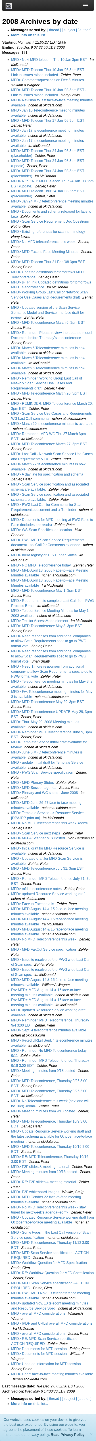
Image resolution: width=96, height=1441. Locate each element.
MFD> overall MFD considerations (38, 1313)
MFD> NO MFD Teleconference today (41, 565)
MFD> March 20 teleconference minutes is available (52, 424)
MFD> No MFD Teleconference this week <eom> (50, 823)
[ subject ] (69, 30)
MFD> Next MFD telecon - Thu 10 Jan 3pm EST (49, 60)
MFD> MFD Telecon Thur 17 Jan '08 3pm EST (48, 120)
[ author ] (84, 30)
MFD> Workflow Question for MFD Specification (49, 1263)
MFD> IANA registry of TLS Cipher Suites (44, 555)
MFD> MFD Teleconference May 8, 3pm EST (47, 626)
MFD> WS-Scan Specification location (42, 530)
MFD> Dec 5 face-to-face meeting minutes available (52, 1374)
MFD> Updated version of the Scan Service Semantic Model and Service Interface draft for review (47, 313)
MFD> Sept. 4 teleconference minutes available (49, 1030)
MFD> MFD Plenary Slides (33, 782)
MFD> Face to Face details (33, 904)
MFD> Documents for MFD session (39, 1349)
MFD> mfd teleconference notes (37, 889)
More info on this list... (29, 35)
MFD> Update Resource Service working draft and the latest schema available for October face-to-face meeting (51, 1136)
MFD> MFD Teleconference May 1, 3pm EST (47, 590)
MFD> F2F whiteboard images (35, 1192)
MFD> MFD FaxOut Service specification (44, 949)
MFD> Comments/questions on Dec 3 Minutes (48, 80)
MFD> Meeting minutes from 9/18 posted (43, 1071)
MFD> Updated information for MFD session (46, 1364)
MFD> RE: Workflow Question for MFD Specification (52, 1273)
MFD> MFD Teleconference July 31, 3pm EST (48, 868)
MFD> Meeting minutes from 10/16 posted (44, 1172)
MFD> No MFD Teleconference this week (44, 939)
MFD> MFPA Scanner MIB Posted (38, 838)
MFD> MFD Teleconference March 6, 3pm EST (48, 322)
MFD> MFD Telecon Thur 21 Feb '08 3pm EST (48, 262)
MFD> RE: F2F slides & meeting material (44, 1182)
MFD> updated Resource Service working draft (48, 894)
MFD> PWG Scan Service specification (42, 772)
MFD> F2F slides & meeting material (40, 1167)
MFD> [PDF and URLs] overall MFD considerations (51, 1323)
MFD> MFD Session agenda (34, 788)
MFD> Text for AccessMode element (40, 621)
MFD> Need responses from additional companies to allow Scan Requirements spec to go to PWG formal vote (51, 641)
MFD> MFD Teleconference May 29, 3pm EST (48, 702)
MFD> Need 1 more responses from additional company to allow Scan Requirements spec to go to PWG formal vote (51, 671)
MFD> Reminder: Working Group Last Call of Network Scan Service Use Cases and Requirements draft (46, 383)
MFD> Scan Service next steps (36, 833)
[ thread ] (54, 30)
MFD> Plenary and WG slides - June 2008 (45, 793)
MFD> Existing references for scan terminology (48, 231)
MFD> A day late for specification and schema (47, 474)
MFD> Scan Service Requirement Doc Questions (50, 221)
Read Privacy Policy (68, 1435)
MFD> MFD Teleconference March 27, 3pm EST (49, 444)
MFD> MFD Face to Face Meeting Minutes (45, 252)
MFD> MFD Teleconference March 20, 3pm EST (49, 393)
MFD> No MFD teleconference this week (43, 242)
